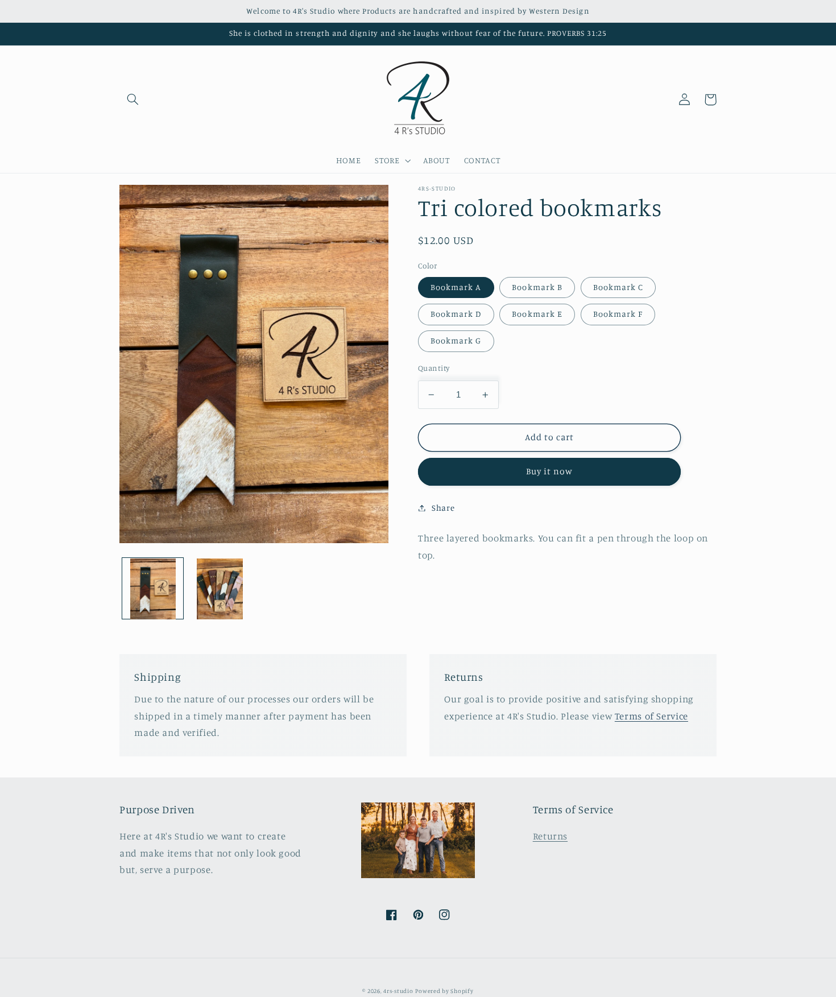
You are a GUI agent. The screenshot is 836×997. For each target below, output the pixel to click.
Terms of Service (651, 716)
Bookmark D (456, 313)
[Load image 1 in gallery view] (152, 589)
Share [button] (443, 507)
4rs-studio (398, 990)
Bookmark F (618, 313)
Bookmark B (537, 287)
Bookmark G (456, 340)
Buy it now (549, 471)
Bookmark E (537, 313)
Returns (550, 836)
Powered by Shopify (444, 990)
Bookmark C (618, 287)
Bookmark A (456, 287)
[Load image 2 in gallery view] (219, 589)
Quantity (433, 368)
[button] (132, 99)
